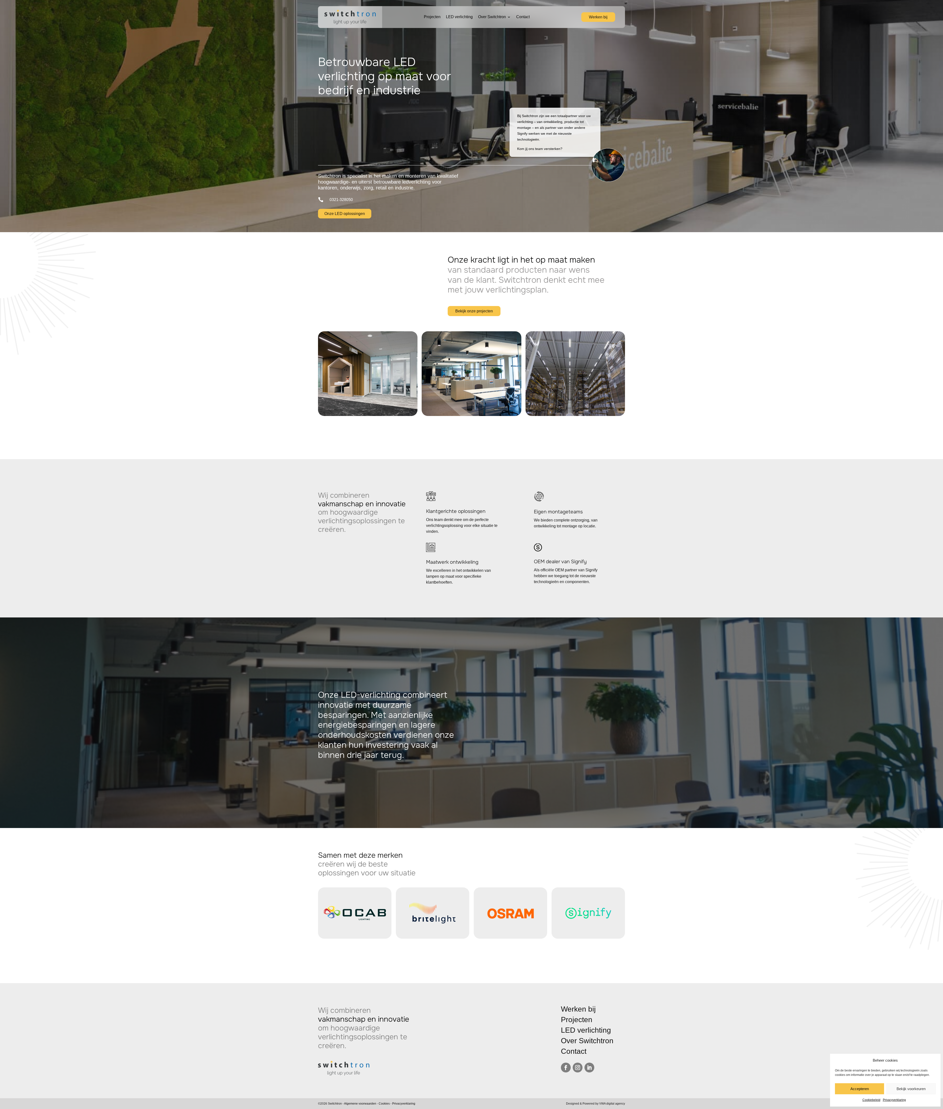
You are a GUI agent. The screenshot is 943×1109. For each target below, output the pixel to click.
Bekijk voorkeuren (911, 1089)
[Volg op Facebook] (566, 1067)
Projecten (432, 17)
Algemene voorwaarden (360, 1103)
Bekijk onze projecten (474, 311)
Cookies (384, 1103)
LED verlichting (459, 17)
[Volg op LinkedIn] (589, 1067)
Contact (523, 17)
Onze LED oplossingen (344, 214)
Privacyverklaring (894, 1100)
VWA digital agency (612, 1103)
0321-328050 (341, 200)
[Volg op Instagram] (577, 1067)
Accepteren (859, 1089)
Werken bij (598, 17)
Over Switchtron (492, 17)
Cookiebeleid (871, 1100)
